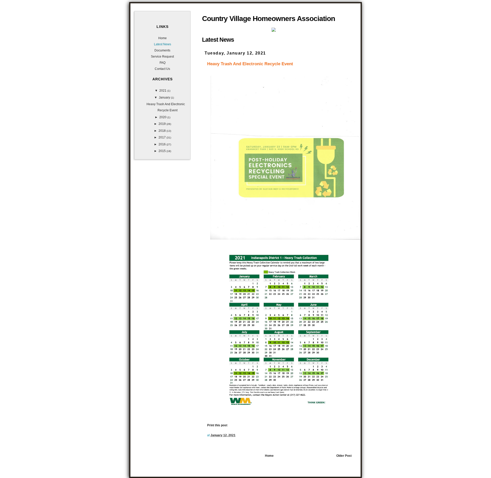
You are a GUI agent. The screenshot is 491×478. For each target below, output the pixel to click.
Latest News (162, 44)
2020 (163, 117)
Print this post (217, 425)
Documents (162, 50)
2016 (162, 144)
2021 (163, 90)
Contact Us (162, 69)
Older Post (344, 456)
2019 (162, 124)
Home (269, 456)
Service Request (162, 56)
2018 (162, 131)
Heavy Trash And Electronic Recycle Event (250, 63)
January (165, 97)
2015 (162, 151)
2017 (162, 137)
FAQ (162, 62)
